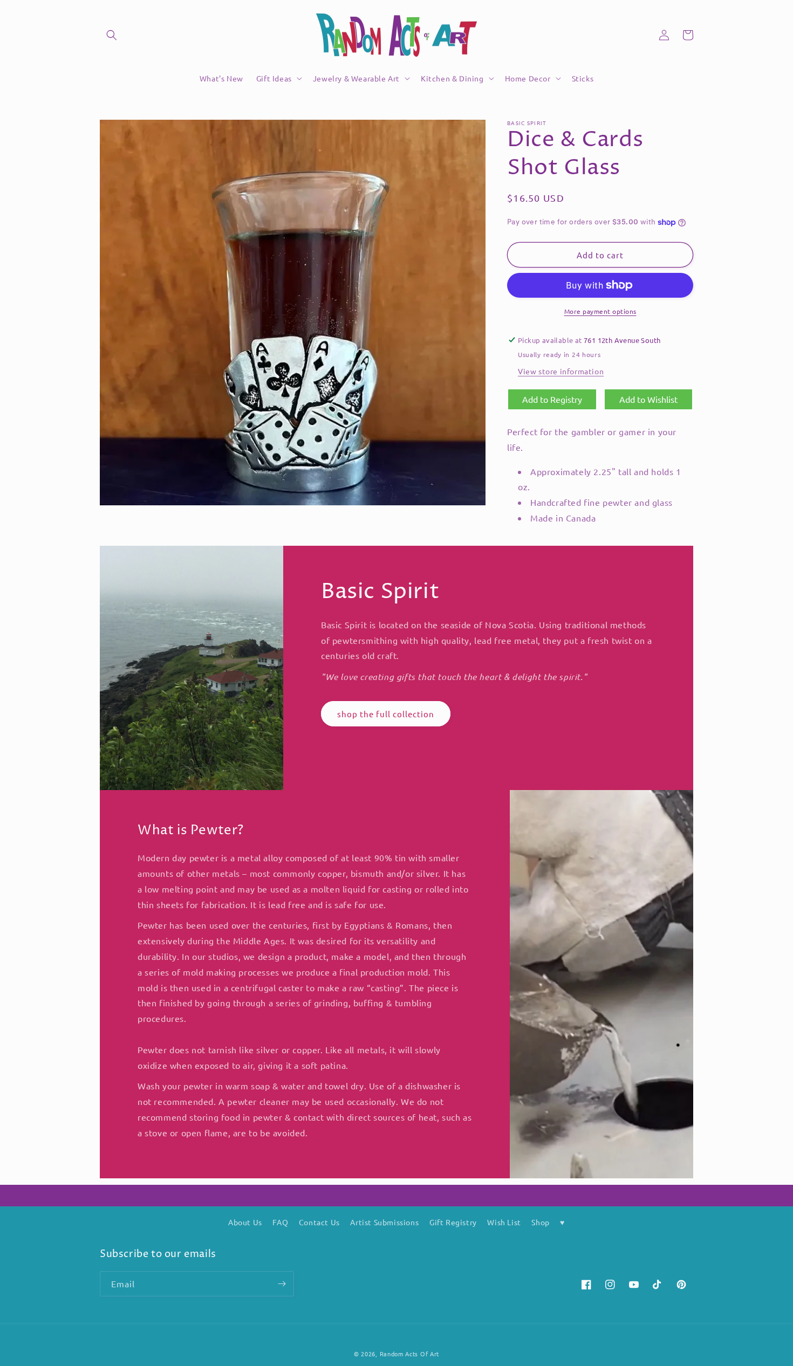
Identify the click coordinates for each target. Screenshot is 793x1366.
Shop (540, 1222)
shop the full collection (385, 714)
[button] (112, 35)
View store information (561, 371)
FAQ (280, 1222)
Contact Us (319, 1222)
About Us (245, 1222)
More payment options (600, 311)
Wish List (504, 1222)
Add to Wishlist (648, 399)
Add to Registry (552, 399)
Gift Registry (453, 1222)
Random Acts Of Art (410, 1353)
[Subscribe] (281, 1283)
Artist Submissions (384, 1222)
